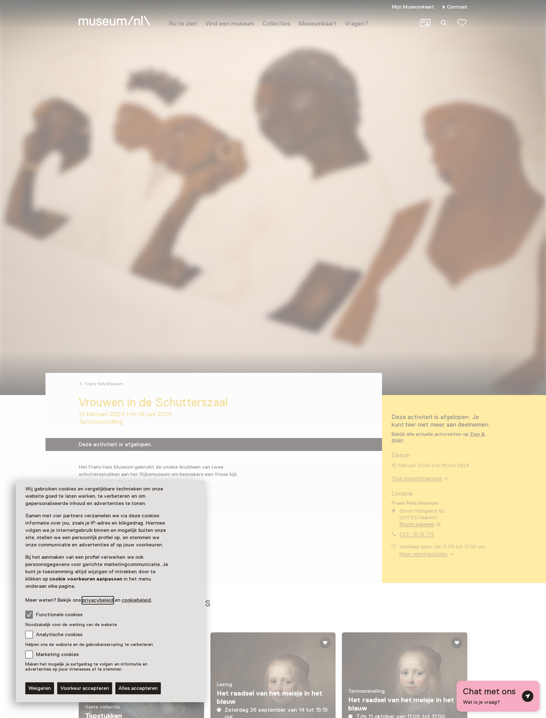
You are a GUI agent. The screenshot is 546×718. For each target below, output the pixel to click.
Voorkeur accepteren (84, 688)
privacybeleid (97, 600)
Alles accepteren (138, 688)
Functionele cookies (59, 615)
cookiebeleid (136, 600)
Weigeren (39, 688)
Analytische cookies (59, 634)
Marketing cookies (57, 654)
